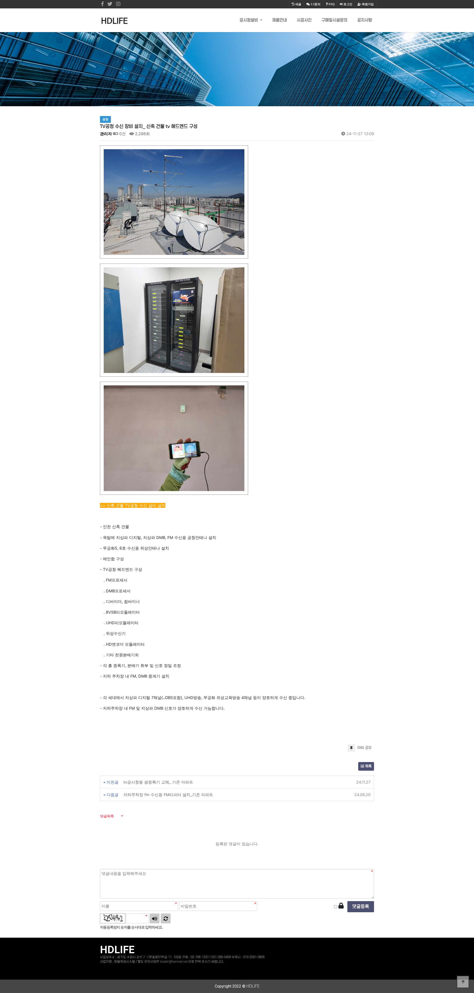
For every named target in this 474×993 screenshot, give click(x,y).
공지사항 (364, 20)
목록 (368, 766)
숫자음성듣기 (154, 918)
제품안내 (279, 20)
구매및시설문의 (334, 20)
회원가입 (367, 4)
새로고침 (166, 918)
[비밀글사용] (341, 905)
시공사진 (304, 20)
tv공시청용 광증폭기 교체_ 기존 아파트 (158, 782)
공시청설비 (249, 20)
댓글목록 (107, 816)
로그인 (347, 4)
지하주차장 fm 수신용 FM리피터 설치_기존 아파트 (168, 794)
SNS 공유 (364, 748)
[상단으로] (463, 982)
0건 (122, 133)
